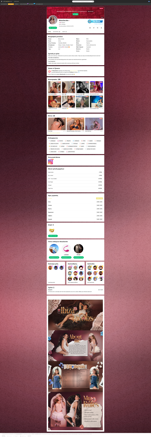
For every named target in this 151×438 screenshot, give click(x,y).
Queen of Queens (74, 70)
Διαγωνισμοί (31, 4)
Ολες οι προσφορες (23, 4)
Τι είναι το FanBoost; (98, 23)
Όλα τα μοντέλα (4, 4)
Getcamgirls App (39, 4)
